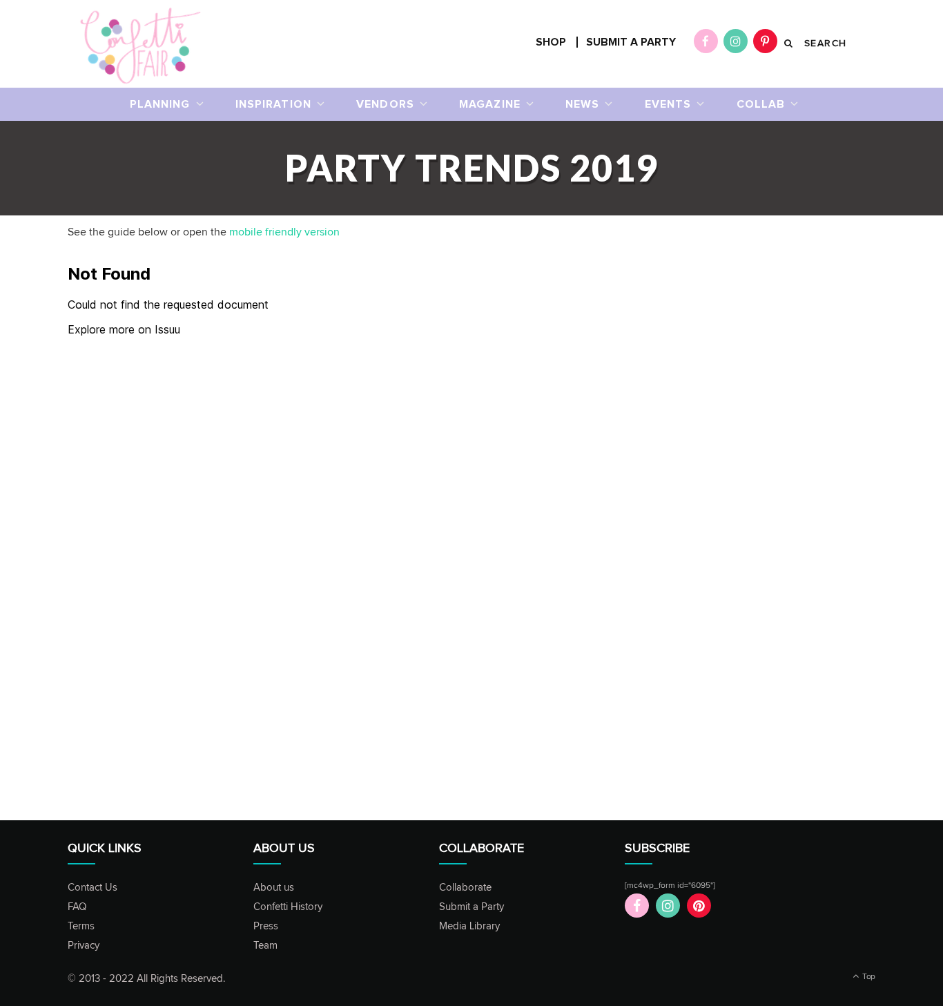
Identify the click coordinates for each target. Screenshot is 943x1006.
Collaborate (465, 887)
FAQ (77, 907)
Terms (81, 926)
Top (867, 977)
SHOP (551, 42)
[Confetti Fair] (140, 44)
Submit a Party (471, 907)
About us (273, 887)
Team (265, 945)
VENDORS (385, 104)
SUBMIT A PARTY (631, 42)
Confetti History (287, 907)
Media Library (469, 926)
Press (265, 926)
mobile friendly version (284, 232)
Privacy (83, 945)
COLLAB (761, 104)
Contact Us (92, 887)
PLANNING (160, 104)
